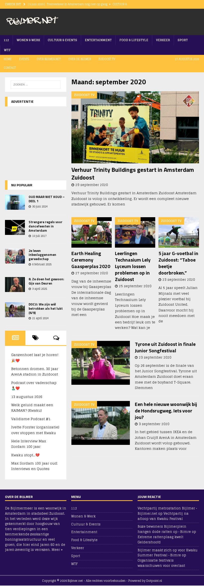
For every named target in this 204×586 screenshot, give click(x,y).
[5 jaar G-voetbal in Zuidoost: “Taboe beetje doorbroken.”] (178, 232)
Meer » (57, 550)
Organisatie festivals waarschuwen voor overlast (161, 563)
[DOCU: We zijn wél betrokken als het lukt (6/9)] (15, 309)
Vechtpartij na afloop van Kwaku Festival (163, 516)
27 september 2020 (91, 273)
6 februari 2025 (41, 264)
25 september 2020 (135, 286)
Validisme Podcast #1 (31, 419)
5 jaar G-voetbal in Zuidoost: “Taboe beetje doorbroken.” (178, 263)
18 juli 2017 (39, 235)
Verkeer (163, 40)
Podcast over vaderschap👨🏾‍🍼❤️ (33, 385)
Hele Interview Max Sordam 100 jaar (28, 444)
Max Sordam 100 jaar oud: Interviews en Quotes (34, 466)
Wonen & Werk (28, 40)
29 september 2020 (91, 185)
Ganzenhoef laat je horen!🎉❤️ (34, 357)
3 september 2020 (154, 424)
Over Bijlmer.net (49, 59)
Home (8, 59)
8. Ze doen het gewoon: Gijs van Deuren (46, 281)
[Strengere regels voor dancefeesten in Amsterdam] (15, 227)
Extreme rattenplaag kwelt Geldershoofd (160, 539)
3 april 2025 (39, 288)
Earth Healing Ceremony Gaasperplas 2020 (90, 259)
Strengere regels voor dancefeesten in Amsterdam (45, 226)
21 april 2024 (40, 318)
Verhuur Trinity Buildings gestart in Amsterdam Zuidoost (132, 173)
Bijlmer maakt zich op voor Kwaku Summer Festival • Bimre (168, 552)
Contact (10, 67)
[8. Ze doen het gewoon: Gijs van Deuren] (15, 284)
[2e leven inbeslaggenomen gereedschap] (15, 256)
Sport (183, 40)
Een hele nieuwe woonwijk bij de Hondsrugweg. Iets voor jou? (166, 410)
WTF (7, 50)
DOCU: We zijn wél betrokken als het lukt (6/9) (46, 308)
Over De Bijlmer (79, 59)
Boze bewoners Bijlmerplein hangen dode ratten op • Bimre (164, 529)
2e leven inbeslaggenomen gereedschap (42, 255)
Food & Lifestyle (133, 40)
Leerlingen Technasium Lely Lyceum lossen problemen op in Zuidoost (133, 266)
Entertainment (98, 40)
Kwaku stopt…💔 (25, 455)
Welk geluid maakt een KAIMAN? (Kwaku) (32, 407)
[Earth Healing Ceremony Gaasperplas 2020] (91, 232)
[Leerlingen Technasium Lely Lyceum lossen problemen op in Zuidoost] (135, 232)
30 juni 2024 (40, 206)
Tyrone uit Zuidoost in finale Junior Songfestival (165, 347)
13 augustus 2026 (26, 396)
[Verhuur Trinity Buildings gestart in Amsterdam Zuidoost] (135, 127)
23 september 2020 (178, 280)
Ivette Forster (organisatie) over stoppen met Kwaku (35, 430)
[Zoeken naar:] (35, 84)
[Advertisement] (141, 21)
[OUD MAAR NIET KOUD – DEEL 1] (15, 202)
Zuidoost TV (107, 59)
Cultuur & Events (62, 40)
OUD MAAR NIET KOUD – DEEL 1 (47, 198)
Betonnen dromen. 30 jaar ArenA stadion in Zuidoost (34, 371)
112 (6, 40)
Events (24, 59)
